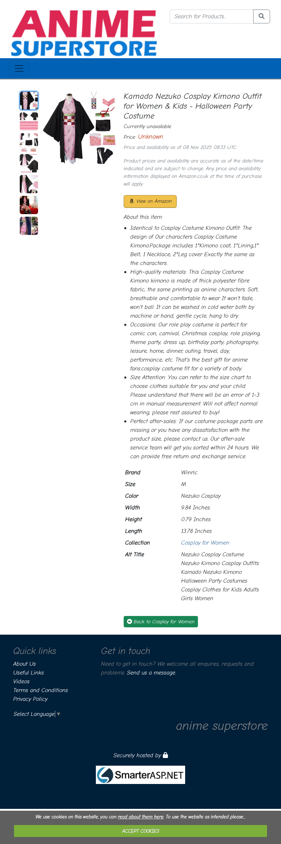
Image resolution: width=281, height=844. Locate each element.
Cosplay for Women (205, 542)
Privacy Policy (30, 699)
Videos (21, 681)
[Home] (84, 32)
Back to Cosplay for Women (164, 622)
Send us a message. (151, 672)
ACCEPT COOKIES (140, 831)
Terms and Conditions (40, 690)
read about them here (141, 816)
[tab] (29, 101)
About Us (24, 664)
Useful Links (28, 672)
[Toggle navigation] (19, 68)
